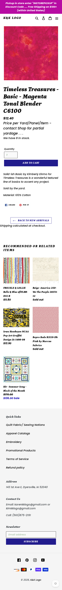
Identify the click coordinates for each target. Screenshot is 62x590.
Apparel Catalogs (18, 433)
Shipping (6, 226)
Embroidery (14, 442)
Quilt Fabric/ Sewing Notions (25, 425)
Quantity (9, 149)
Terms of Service (17, 459)
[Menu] (56, 18)
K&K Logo (12, 18)
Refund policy (15, 467)
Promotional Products (21, 450)
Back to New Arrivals (33, 220)
